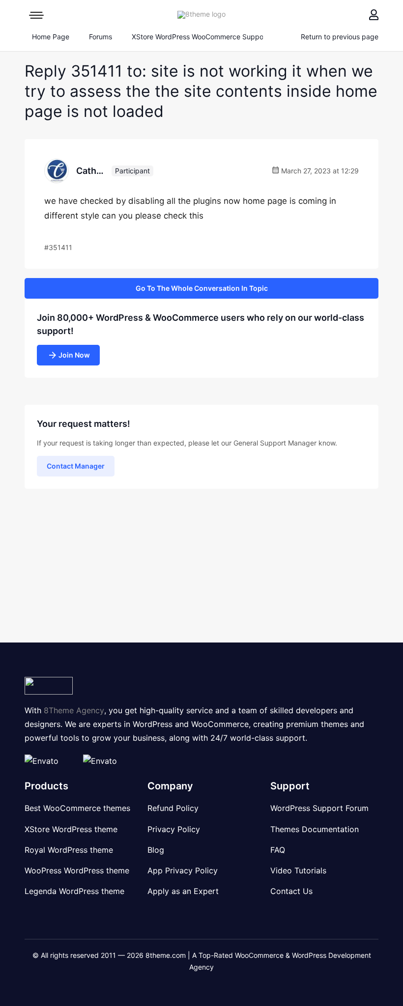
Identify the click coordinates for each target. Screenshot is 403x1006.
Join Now (74, 355)
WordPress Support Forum (319, 808)
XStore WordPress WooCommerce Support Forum (211, 37)
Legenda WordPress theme (74, 891)
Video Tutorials (298, 870)
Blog (155, 850)
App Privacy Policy (182, 870)
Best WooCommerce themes (77, 808)
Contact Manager (76, 466)
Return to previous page (339, 37)
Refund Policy (173, 808)
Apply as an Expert (183, 891)
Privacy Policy (173, 829)
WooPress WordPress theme (77, 870)
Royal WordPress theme (69, 850)
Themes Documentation (314, 829)
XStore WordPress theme (71, 829)
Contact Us (291, 891)
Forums (100, 37)
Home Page (49, 37)
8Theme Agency (74, 710)
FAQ (277, 850)
